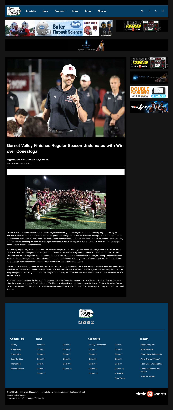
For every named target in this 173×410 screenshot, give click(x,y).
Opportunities (17, 359)
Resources (59, 11)
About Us (102, 11)
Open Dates (120, 378)
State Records (147, 349)
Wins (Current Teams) (150, 359)
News (45, 11)
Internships (16, 363)
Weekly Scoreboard (97, 344)
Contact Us (16, 354)
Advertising (16, 349)
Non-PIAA (119, 373)
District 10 (67, 368)
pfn (47, 159)
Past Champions (148, 344)
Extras (88, 11)
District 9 (66, 363)
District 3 (40, 359)
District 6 (66, 349)
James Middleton (12, 163)
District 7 (66, 354)
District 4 (40, 363)
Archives (41, 344)
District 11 (41, 368)
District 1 (23, 159)
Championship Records (151, 354)
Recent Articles (17, 368)
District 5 (66, 344)
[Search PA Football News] (143, 11)
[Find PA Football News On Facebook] (149, 11)
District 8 (66, 359)
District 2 (40, 354)
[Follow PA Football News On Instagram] (163, 11)
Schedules (31, 11)
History (75, 11)
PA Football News (20, 392)
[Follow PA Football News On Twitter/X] (156, 11)
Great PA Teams (148, 376)
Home (9, 398)
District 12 (41, 373)
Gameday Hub (33, 159)
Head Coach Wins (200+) (152, 363)
